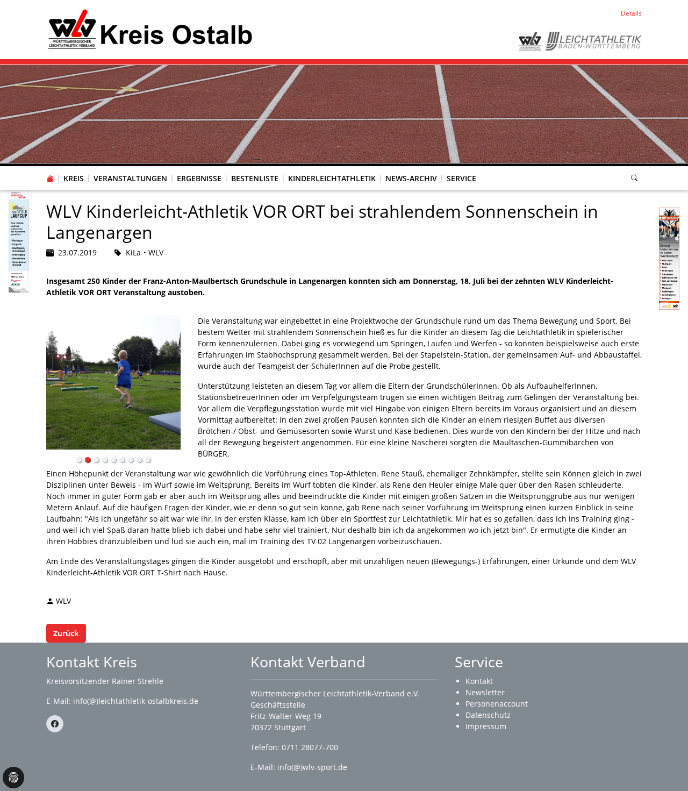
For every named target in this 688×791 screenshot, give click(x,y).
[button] (73, 168)
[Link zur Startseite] (149, 29)
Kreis (73, 178)
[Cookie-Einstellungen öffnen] (13, 777)
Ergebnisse (199, 178)
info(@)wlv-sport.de (312, 767)
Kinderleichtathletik (332, 178)
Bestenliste (254, 178)
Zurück (66, 633)
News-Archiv (411, 178)
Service (461, 178)
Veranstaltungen (130, 178)
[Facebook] (54, 723)
